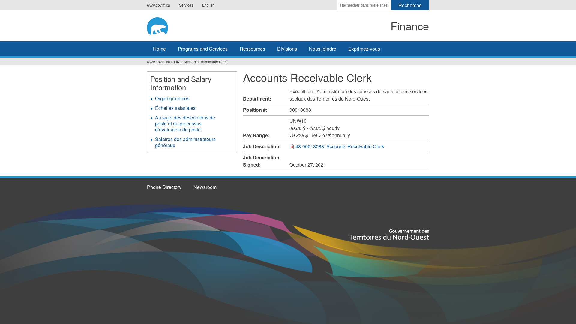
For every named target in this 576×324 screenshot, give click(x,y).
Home (159, 48)
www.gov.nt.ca (158, 5)
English (208, 5)
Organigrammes (172, 98)
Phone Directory (164, 187)
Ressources (252, 48)
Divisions (287, 48)
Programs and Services (203, 48)
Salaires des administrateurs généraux (185, 142)
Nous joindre (322, 48)
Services (186, 5)
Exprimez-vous (364, 48)
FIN (177, 61)
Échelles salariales (175, 107)
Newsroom (205, 187)
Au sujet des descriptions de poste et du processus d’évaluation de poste (185, 123)
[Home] (197, 25)
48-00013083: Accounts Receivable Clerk (340, 146)
